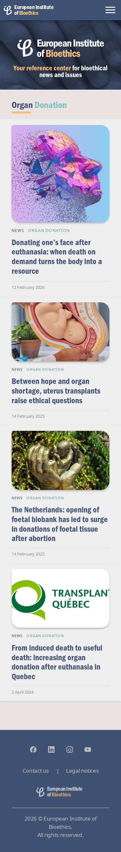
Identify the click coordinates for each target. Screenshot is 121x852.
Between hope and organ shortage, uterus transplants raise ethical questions (56, 390)
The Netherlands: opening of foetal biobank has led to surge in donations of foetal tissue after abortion (60, 523)
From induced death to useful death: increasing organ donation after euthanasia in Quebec (57, 662)
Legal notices (82, 770)
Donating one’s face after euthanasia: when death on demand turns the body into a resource (57, 256)
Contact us (36, 770)
